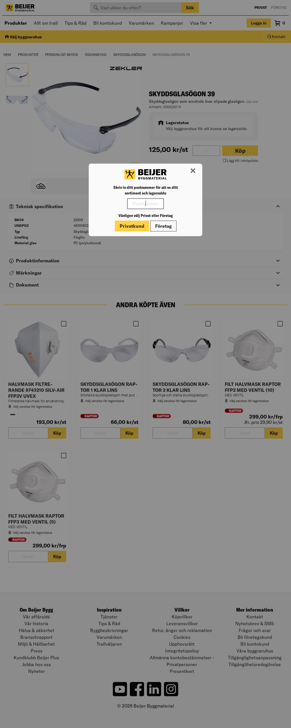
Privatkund (132, 226)
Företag (163, 226)
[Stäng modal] (193, 171)
